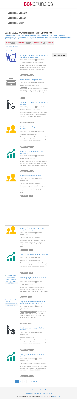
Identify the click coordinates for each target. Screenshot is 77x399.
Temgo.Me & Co (56, 396)
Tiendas (50, 42)
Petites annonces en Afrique (33, 393)
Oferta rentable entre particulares (31, 80)
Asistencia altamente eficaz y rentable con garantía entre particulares (34, 56)
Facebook (43, 390)
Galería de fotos (13, 46)
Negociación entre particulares (30, 175)
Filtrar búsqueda (58, 55)
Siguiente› (34, 381)
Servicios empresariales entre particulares (34, 254)
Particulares (24, 42)
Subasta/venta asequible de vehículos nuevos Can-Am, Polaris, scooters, (33, 278)
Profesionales (39, 42)
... (28, 381)
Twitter (33, 390)
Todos (10, 42)
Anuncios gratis (47, 393)
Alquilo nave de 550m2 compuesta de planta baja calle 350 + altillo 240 (33, 302)
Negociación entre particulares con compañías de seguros (32, 229)
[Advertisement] (27, 212)
